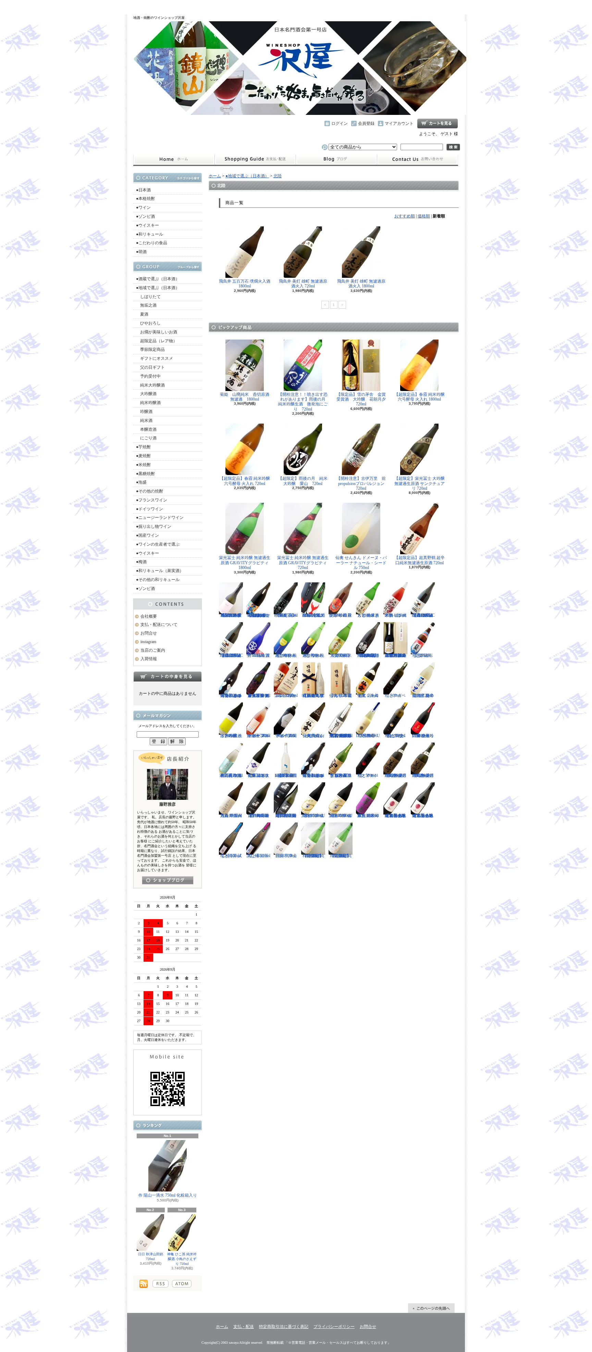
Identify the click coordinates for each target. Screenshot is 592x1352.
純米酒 (144, 420)
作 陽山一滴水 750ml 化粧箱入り (167, 1195)
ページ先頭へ (431, 1308)
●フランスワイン (151, 500)
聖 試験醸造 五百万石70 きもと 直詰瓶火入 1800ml (341, 775)
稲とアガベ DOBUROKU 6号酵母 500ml (368, 735)
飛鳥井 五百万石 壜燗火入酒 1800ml (244, 283)
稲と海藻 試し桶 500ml (231, 855)
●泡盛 (141, 482)
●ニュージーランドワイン (160, 517)
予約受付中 (148, 376)
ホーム (173, 159)
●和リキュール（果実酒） (160, 570)
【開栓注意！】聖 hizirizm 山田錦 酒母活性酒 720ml (286, 775)
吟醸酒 (144, 411)
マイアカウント (399, 123)
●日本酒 (143, 190)
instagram (336, 159)
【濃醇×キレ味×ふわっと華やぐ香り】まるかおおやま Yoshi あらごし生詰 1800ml (258, 615)
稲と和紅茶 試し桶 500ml (258, 855)
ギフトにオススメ (154, 358)
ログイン (339, 123)
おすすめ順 (404, 216)
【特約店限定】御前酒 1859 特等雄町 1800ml (258, 815)
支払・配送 (243, 1326)
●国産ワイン (147, 535)
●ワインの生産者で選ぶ (158, 544)
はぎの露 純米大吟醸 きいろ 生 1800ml (231, 735)
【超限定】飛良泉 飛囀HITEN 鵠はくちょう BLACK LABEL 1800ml (368, 655)
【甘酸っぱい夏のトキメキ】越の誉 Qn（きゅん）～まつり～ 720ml (231, 695)
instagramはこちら (168, 880)
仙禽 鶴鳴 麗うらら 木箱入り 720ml (340, 695)
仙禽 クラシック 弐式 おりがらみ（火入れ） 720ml (313, 735)
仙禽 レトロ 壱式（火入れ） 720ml (368, 695)
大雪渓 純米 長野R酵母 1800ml (341, 655)
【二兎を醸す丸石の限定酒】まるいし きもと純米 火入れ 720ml (423, 815)
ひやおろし (148, 323)
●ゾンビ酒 (145, 216)
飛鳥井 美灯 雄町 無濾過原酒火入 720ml (303, 283)
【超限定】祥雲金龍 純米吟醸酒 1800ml (313, 855)
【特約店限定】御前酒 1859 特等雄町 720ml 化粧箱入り (286, 815)
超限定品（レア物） (156, 341)
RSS (160, 1284)
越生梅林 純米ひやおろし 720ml (313, 655)
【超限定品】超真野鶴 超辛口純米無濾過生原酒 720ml (419, 560)
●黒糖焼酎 (145, 473)
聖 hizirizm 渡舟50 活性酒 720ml (258, 655)
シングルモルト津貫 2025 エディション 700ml (286, 695)
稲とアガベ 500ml (395, 695)
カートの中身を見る (167, 676)
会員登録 (366, 123)
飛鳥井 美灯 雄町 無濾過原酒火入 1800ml (361, 283)
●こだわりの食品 (151, 242)
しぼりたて (148, 296)
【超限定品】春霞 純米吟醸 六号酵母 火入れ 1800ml (419, 397)
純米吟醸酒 (148, 402)
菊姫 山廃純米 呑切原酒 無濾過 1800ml (246, 397)
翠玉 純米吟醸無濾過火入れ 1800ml (368, 815)
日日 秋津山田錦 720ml (150, 1256)
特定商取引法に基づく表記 (283, 1326)
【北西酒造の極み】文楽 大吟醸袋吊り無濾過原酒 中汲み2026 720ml (395, 655)
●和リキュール (149, 234)
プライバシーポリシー (334, 1326)
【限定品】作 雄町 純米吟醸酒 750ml (286, 615)
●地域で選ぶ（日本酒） (158, 287)
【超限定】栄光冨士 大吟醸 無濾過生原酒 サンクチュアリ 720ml (419, 483)
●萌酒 (141, 251)
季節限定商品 (150, 349)
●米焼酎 (143, 464)
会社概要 (148, 616)
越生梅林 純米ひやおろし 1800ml (286, 655)
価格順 (424, 216)
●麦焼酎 (143, 455)
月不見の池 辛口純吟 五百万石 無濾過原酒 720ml (231, 775)
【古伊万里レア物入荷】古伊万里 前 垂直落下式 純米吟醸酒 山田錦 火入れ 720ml (341, 735)
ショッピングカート (437, 123)
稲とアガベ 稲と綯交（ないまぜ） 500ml (395, 735)
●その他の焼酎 (149, 491)
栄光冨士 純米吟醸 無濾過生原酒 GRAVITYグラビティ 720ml (303, 562)
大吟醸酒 (146, 393)
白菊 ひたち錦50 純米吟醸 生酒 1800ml (423, 735)
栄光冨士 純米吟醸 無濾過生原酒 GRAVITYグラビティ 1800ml (244, 562)
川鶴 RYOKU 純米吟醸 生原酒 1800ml (341, 815)
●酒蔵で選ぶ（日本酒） (158, 278)
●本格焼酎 (145, 198)
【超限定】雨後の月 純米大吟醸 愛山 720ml (303, 481)
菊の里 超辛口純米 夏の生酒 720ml (423, 695)
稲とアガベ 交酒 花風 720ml (422, 655)
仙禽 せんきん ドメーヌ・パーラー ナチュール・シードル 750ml (361, 562)
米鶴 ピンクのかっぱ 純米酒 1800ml (395, 615)
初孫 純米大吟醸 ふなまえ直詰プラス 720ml (258, 775)
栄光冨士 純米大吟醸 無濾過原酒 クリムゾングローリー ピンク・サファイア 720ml (258, 695)
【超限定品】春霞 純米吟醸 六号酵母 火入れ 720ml (245, 481)
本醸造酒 (146, 429)
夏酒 (142, 314)
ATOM (182, 1284)
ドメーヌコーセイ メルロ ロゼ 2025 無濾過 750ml (258, 735)
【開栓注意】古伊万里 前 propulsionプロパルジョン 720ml (363, 483)
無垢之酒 (146, 305)
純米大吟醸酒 (150, 385)
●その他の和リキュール (158, 579)
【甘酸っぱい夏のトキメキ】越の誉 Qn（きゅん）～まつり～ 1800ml (313, 775)
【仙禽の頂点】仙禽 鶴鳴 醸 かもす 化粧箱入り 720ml (313, 695)
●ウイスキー (147, 225)
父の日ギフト (150, 367)
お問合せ (417, 159)
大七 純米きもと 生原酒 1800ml (368, 615)
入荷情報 (148, 658)
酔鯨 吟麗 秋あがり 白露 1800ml (340, 615)
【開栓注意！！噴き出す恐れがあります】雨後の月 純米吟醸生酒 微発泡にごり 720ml (304, 402)
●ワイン (143, 207)
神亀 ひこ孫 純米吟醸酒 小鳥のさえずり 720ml (182, 1259)
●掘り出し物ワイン (153, 526)
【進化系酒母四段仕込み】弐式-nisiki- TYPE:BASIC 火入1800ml (423, 615)
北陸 (277, 176)
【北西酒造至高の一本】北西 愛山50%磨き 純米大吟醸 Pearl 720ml (231, 615)
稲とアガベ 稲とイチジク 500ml (368, 775)
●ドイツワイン (149, 509)
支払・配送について (255, 159)
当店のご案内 (152, 650)
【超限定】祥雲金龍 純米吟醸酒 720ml (341, 855)
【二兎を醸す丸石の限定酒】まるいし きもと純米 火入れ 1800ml (395, 815)
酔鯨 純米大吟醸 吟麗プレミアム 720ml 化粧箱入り (313, 615)
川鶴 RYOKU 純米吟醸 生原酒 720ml (313, 815)
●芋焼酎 (143, 446)
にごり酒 (146, 438)
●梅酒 (141, 561)
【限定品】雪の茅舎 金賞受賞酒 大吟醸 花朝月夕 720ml (363, 399)
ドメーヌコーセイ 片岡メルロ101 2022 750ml (286, 735)
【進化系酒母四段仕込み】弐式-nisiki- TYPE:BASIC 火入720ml (231, 655)
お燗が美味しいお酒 (156, 332)
